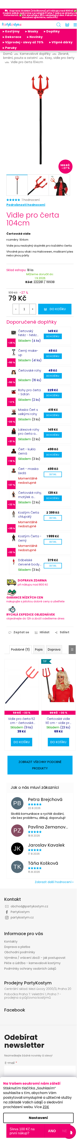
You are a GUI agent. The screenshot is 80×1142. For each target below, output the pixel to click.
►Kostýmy (11, 31)
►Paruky (9, 48)
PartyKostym (20, 912)
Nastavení (38, 1117)
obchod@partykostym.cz (29, 906)
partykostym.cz (22, 917)
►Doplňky (51, 31)
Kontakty (10, 941)
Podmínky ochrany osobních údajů (30, 968)
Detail (53, 474)
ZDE (46, 1106)
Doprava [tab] (54, 649)
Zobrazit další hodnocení (53, 882)
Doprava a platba (17, 947)
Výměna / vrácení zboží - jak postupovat (34, 958)
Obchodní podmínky (19, 952)
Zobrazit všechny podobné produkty (40, 765)
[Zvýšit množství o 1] (32, 309)
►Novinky (34, 37)
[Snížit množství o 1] (16, 309)
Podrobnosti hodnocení (25, 205)
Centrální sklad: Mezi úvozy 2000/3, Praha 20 (37, 989)
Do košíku (58, 309)
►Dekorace (11, 37)
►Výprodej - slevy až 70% (23, 42)
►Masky (31, 31)
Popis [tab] (39, 649)
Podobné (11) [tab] (20, 649)
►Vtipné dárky (61, 42)
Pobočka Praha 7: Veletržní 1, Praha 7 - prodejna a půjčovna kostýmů (32, 996)
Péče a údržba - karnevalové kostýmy (32, 963)
